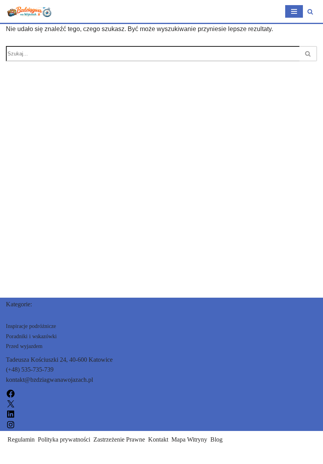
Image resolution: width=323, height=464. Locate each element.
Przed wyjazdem (24, 346)
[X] (10, 403)
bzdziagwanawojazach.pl (37, 455)
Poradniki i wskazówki (31, 336)
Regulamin (21, 439)
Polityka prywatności (64, 439)
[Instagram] (10, 423)
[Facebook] (10, 393)
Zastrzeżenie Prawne (119, 439)
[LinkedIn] (10, 413)
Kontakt (158, 439)
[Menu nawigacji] (294, 11)
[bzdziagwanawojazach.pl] (29, 11)
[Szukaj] (310, 12)
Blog (216, 439)
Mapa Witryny (189, 439)
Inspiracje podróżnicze (31, 326)
